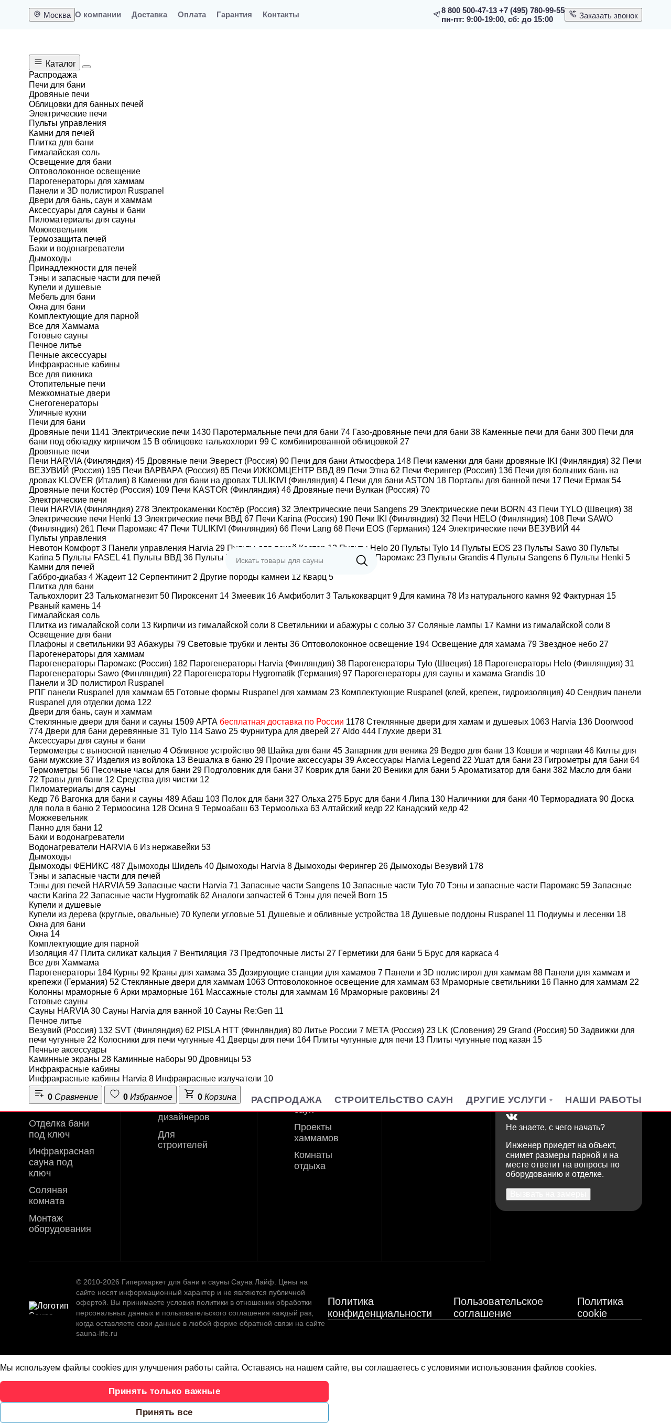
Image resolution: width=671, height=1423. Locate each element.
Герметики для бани (380, 953)
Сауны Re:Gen (249, 1010)
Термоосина (134, 808)
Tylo (187, 731)
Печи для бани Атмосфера (351, 460)
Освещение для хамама (484, 644)
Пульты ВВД (163, 557)
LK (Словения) (472, 1030)
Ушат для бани (508, 760)
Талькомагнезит (132, 595)
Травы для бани (77, 779)
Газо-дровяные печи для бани (416, 432)
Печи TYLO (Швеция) (586, 509)
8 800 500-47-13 (469, 10)
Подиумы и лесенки (581, 914)
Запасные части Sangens (296, 885)
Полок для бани (260, 798)
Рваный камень (65, 605)
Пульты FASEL (96, 557)
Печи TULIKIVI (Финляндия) (229, 528)
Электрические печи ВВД (199, 518)
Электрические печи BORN (478, 509)
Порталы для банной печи (504, 480)
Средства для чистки (162, 779)
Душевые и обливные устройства (339, 914)
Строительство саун (393, 1100)
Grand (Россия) (543, 1030)
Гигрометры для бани (592, 760)
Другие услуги (506, 1100)
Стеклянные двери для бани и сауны (111, 721)
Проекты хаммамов (316, 1132)
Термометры (59, 770)
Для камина (428, 595)
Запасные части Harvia (188, 885)
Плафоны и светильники (82, 644)
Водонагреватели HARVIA (83, 847)
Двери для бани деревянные (107, 731)
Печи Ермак (592, 480)
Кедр (44, 798)
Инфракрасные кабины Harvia (91, 1078)
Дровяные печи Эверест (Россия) (218, 460)
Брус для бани (375, 798)
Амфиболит (304, 595)
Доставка (149, 14)
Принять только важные (165, 1391)
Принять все (164, 1412)
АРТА (280, 721)
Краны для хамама (194, 972)
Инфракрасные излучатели (214, 1078)
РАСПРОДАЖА (286, 1100)
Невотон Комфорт (67, 548)
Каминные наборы (155, 1059)
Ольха (321, 798)
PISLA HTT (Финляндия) (249, 1030)
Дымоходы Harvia (254, 866)
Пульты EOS (492, 548)
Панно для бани (66, 827)
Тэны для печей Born (341, 895)
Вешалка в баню (226, 760)
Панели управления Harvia (167, 548)
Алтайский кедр (358, 808)
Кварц (318, 576)
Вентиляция (209, 953)
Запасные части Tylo (399, 885)
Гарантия (234, 14)
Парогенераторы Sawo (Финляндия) (105, 673)
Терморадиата (574, 798)
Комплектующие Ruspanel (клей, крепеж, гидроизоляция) (458, 692)
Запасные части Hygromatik (150, 895)
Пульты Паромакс (385, 557)
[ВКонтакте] (511, 1117)
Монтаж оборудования (60, 1224)
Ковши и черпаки (555, 750)
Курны (132, 972)
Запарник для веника (391, 750)
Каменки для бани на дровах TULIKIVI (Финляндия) (241, 480)
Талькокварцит (365, 595)
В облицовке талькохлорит (211, 441)
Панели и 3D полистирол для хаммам (464, 972)
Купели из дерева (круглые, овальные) (109, 914)
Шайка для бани (305, 750)
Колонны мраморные (73, 991)
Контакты (281, 14)
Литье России (334, 1030)
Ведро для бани (477, 750)
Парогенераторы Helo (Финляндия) (559, 663)
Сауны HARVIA (64, 1010)
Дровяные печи (69, 432)
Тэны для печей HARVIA (82, 885)
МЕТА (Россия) (401, 1030)
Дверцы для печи (269, 1039)
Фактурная (589, 595)
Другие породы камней (250, 576)
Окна (44, 933)
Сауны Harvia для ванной (157, 1010)
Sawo (221, 731)
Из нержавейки (175, 847)
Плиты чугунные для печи (369, 1039)
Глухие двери (410, 731)
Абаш (200, 798)
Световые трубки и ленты (243, 644)
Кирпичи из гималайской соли (214, 625)
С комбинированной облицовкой (340, 441)
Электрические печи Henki (86, 518)
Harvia (571, 721)
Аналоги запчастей (252, 895)
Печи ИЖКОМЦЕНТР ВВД (288, 470)
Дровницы (225, 1059)
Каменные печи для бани (539, 432)
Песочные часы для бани (147, 770)
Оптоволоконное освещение (365, 644)
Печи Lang (317, 528)
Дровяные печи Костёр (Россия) (99, 489)
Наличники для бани (492, 798)
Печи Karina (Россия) (304, 518)
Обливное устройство (218, 750)
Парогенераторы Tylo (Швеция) (415, 663)
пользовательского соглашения (216, 1313)
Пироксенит (200, 595)
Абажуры (162, 644)
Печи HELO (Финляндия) (508, 518)
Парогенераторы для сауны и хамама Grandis (449, 673)
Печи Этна (374, 470)
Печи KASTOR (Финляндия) (231, 489)
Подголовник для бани (254, 770)
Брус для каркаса (462, 953)
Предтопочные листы (288, 953)
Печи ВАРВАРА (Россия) (176, 470)
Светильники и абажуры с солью (346, 625)
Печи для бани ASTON (396, 480)
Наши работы (603, 1100)
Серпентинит (168, 576)
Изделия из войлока (141, 760)
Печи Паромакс (132, 528)
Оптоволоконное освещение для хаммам (353, 982)
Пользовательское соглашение (498, 1307)
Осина (184, 808)
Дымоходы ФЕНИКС (77, 866)
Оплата (192, 14)
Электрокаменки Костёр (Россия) (221, 509)
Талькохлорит (61, 595)
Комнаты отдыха (313, 1160)
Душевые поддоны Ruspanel (473, 914)
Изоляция (54, 953)
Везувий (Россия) (71, 1030)
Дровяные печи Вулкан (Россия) (361, 489)
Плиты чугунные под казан (484, 1039)
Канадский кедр (432, 808)
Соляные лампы (456, 625)
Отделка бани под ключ (59, 1129)
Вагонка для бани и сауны (120, 798)
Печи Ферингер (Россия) (457, 470)
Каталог (60, 63)
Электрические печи (161, 432)
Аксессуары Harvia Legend (414, 760)
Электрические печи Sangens (355, 509)
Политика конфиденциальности (380, 1307)
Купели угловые (229, 914)
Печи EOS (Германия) (395, 528)
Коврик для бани (344, 770)
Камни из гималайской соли (553, 625)
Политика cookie (600, 1307)
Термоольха (290, 808)
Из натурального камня (510, 595)
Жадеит (116, 576)
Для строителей (183, 1140)
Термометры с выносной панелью (98, 750)
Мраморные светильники (496, 982)
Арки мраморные (162, 991)
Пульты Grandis (461, 557)
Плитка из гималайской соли (90, 625)
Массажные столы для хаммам (272, 991)
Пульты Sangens (532, 557)
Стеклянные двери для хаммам (193, 982)
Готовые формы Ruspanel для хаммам (258, 692)
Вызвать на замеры (548, 1194)
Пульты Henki (600, 557)
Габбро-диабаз (61, 576)
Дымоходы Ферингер (341, 866)
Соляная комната (48, 1195)
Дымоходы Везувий (436, 866)
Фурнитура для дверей (290, 731)
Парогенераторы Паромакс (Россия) (108, 663)
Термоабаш (230, 808)
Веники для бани (420, 770)
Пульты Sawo (556, 548)
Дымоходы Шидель (170, 866)
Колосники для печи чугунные (162, 1039)
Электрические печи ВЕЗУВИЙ (514, 528)
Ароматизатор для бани (512, 770)
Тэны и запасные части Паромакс (518, 885)
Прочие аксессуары (310, 760)
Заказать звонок (607, 15)
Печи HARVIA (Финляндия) (87, 460)
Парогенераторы (70, 972)
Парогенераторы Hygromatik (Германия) (268, 673)
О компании (98, 14)
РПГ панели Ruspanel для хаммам (102, 692)
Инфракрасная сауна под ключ (61, 1162)
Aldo (359, 731)
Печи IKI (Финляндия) (402, 518)
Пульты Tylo (431, 548)
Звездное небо (574, 644)
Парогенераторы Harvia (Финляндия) (268, 663)
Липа (427, 798)
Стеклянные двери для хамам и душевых (457, 721)
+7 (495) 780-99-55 (532, 10)
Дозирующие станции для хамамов (311, 972)
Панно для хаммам (596, 982)
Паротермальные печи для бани (281, 432)
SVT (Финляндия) (154, 1030)
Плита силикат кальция (129, 953)
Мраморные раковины (390, 991)
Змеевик (253, 595)
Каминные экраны (70, 1059)
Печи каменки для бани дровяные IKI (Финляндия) (516, 460)
